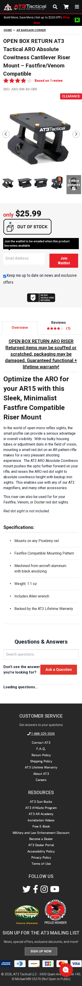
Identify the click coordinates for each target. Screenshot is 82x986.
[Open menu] (77, 7)
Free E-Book (41, 826)
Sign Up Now (41, 951)
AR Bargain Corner (31, 30)
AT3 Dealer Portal (41, 845)
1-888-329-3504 (43, 734)
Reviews (60, 325)
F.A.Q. (41, 748)
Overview (20, 327)
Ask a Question (59, 669)
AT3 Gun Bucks (41, 801)
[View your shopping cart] (66, 7)
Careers (41, 780)
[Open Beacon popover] (65, 969)
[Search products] (55, 7)
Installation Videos (41, 820)
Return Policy (41, 755)
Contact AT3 (41, 742)
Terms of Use (41, 863)
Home (8, 30)
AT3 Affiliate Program (41, 807)
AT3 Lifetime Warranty (41, 767)
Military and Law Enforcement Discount (41, 832)
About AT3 (41, 773)
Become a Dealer (41, 839)
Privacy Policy (41, 857)
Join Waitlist (64, 260)
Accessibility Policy (41, 851)
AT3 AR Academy (41, 814)
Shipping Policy (41, 761)
